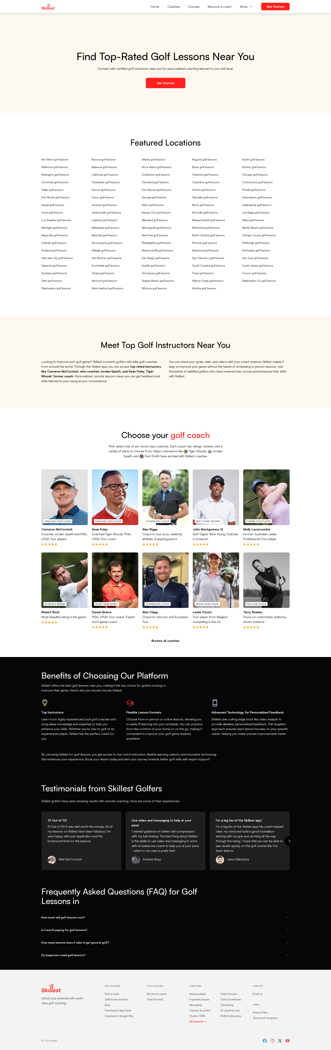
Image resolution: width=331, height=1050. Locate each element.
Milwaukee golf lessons (105, 227)
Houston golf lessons (104, 205)
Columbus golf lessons (205, 182)
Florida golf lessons (253, 190)
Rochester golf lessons (256, 250)
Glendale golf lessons (205, 197)
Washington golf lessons (56, 288)
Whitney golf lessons (154, 288)
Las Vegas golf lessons (255, 212)
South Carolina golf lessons (208, 265)
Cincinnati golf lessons (54, 182)
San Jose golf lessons (255, 258)
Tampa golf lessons (103, 273)
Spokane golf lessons (54, 273)
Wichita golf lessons (204, 288)
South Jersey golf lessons (257, 265)
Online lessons (228, 994)
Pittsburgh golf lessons (255, 243)
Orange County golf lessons (259, 235)
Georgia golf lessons (154, 197)
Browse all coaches (165, 641)
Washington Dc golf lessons (259, 280)
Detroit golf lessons (203, 190)
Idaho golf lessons (153, 205)
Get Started (275, 6)
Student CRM (197, 1016)
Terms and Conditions (265, 1018)
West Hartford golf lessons (107, 288)
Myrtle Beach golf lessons (257, 227)
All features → (198, 1021)
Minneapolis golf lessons (156, 227)
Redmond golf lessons (205, 250)
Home (155, 6)
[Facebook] (265, 1041)
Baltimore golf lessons (54, 167)
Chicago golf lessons (255, 174)
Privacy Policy (260, 1012)
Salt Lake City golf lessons (57, 258)
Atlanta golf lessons (153, 159)
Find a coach (112, 994)
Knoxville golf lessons (205, 212)
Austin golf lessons (253, 159)
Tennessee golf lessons (156, 273)
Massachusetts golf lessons (208, 220)
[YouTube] (287, 1040)
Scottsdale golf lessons (105, 265)
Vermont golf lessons (104, 280)
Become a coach (220, 6)
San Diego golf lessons (155, 258)
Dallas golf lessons (52, 190)
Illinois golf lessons (203, 205)
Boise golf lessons (203, 167)
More (243, 6)
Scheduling (226, 1005)
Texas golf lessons (203, 273)
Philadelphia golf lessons (156, 243)
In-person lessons (199, 999)
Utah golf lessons (51, 280)
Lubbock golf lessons (104, 220)
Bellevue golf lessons (104, 167)
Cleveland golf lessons (155, 182)
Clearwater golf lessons (106, 182)
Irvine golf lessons (52, 212)
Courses (193, 6)
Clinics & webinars (230, 999)
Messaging (195, 1005)
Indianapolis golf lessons (256, 205)
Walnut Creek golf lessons (207, 280)
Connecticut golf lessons (257, 182)
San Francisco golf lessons (208, 258)
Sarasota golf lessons (54, 265)
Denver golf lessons (104, 190)
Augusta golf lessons (204, 159)
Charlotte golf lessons (205, 174)
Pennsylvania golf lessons (107, 243)
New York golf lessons (155, 235)
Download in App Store (118, 1010)
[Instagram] (272, 1041)
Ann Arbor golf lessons (55, 159)
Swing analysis (197, 994)
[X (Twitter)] (280, 1041)
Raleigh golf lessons (104, 250)
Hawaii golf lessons (52, 205)
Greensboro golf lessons (257, 197)
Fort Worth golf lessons (55, 197)
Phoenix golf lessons (204, 243)
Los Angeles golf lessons (56, 220)
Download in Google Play (119, 1016)
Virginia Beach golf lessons (158, 280)
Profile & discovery (230, 1016)
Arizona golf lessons (104, 159)
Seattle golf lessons (153, 265)
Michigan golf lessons (54, 227)
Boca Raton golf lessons (156, 167)
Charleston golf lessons (156, 174)
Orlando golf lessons (53, 243)
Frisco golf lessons (103, 197)
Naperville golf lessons (54, 235)
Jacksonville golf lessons (106, 212)
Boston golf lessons (254, 167)
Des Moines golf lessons (156, 190)
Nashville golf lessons (104, 235)
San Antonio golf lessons (107, 258)
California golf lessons (105, 174)
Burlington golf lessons (55, 174)
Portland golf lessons (54, 250)
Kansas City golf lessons (156, 212)
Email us (257, 994)
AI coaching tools (230, 1010)
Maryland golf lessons (155, 220)
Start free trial (155, 999)
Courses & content (200, 1010)
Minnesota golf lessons (206, 227)
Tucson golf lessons (254, 273)
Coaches (174, 6)
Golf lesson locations (116, 999)
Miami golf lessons (253, 220)
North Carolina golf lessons (208, 235)
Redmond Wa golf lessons (157, 250)
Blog (107, 1005)
